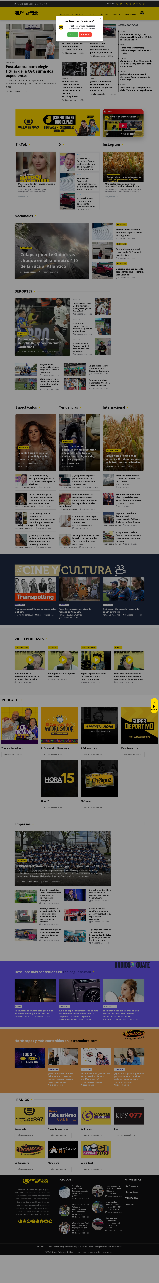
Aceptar (73, 34)
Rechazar (85, 34)
